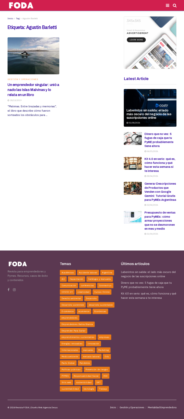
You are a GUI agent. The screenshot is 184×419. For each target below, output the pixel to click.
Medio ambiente (70, 356)
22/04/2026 (152, 205)
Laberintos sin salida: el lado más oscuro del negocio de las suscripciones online (148, 114)
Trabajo (103, 389)
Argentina (107, 272)
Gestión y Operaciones (23, 79)
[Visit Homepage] (21, 5)
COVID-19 (67, 292)
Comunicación (69, 285)
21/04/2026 (152, 234)
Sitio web (66, 382)
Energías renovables (72, 343)
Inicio (10, 18)
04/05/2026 (152, 151)
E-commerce (68, 311)
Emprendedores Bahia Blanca (77, 324)
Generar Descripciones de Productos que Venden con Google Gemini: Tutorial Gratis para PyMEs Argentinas (160, 191)
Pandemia (85, 363)
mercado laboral (91, 356)
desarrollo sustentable (101, 305)
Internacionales (70, 350)
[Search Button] (174, 5)
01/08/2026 (134, 122)
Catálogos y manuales (99, 279)
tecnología (89, 389)
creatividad (83, 292)
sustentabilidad (70, 389)
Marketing (103, 350)
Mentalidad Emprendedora (162, 407)
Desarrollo (91, 298)
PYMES (65, 376)
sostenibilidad (84, 382)
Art (63, 279)
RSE (106, 376)
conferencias (87, 285)
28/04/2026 (152, 176)
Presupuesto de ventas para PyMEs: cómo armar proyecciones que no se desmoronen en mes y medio (160, 220)
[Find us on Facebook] (8, 290)
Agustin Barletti (30, 18)
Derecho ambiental (71, 298)
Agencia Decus (50, 407)
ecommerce (84, 311)
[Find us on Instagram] (14, 290)
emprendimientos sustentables (78, 337)
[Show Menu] (167, 5)
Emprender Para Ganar (74, 330)
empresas (104, 337)
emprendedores (70, 318)
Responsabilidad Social (86, 376)
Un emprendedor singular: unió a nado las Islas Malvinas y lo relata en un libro (33, 90)
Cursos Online (102, 292)
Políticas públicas (71, 369)
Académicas (68, 272)
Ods (107, 356)
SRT (98, 382)
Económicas (100, 311)
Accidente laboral (88, 272)
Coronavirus (105, 285)
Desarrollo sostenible (73, 305)
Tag (18, 18)
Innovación (93, 343)
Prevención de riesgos (97, 369)
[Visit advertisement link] (150, 42)
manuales (88, 350)
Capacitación (76, 279)
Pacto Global (68, 363)
